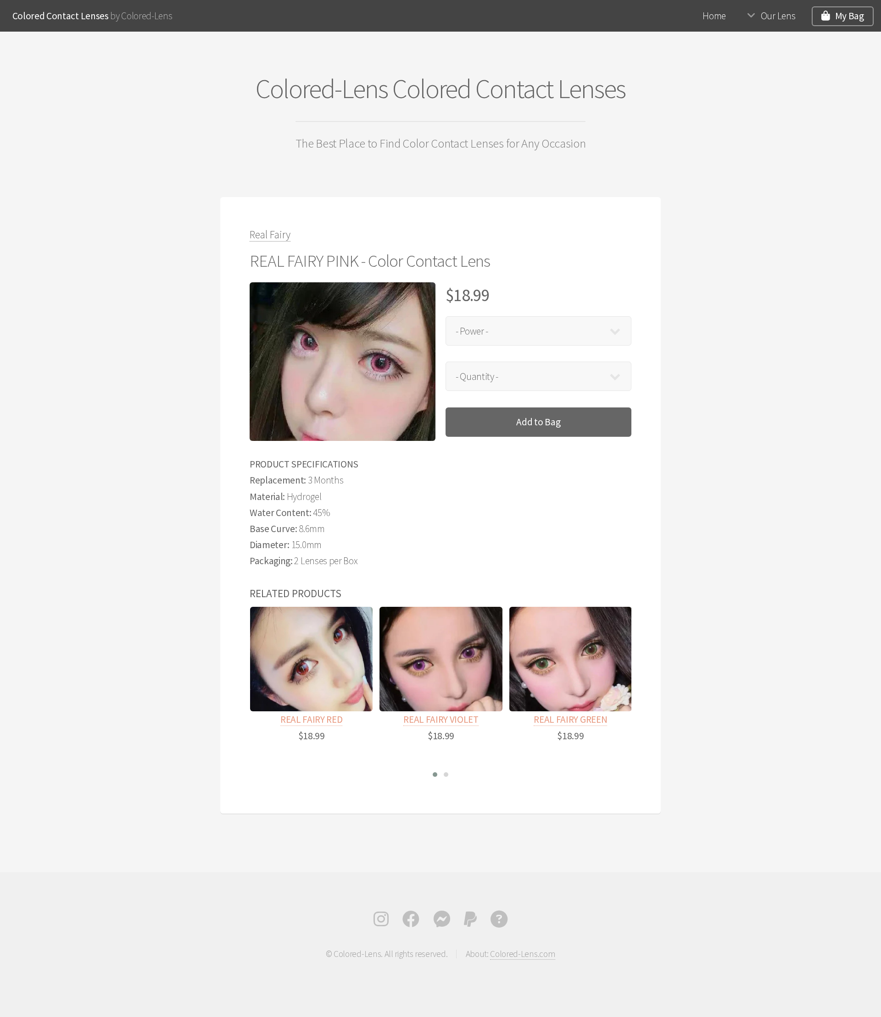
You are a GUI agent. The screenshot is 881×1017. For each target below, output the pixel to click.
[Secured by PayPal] (470, 922)
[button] (434, 774)
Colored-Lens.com (522, 953)
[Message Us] (441, 922)
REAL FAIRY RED (311, 719)
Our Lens (778, 16)
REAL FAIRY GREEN (570, 719)
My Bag (849, 16)
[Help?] (499, 922)
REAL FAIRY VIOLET (441, 719)
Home (714, 16)
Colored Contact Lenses (60, 16)
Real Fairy (270, 234)
